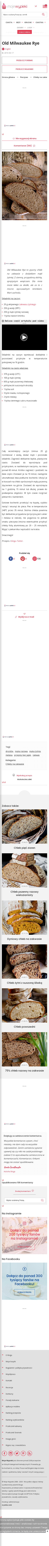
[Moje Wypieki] (14, 6)
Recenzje (9, 1387)
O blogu (9, 1355)
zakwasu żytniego (27, 304)
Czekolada (38, 33)
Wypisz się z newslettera (16, 1445)
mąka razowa (21, 751)
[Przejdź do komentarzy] (34, 558)
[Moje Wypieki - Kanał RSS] (29, 1453)
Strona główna (8, 77)
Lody (29, 27)
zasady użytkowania (20, 1497)
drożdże (9, 751)
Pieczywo (24, 77)
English (8, 49)
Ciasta (9, 22)
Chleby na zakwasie (15, 764)
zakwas (36, 755)
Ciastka (39, 22)
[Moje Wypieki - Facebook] (4, 1453)
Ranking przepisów (13, 1413)
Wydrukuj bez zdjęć (24, 779)
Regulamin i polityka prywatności (19, 1368)
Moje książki (11, 1361)
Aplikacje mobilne (13, 1406)
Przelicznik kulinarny (14, 1426)
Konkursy (9, 1394)
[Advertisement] (24, 106)
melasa (9, 755)
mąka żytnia (35, 751)
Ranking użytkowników (15, 1420)
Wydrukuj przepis (24, 775)
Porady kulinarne (12, 1400)
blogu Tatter (17, 541)
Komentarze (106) (23, 145)
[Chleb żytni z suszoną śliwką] (24, 961)
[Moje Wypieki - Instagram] (10, 1453)
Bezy (18, 22)
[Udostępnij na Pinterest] (22, 558)
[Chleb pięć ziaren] (24, 826)
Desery (20, 27)
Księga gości (11, 1439)
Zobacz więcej (24, 32)
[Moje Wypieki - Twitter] (16, 1453)
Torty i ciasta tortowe (17, 33)
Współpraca (10, 1374)
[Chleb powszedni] (24, 1005)
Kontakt (9, 1380)
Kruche (28, 22)
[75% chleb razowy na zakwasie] (24, 1049)
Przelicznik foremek (13, 1432)
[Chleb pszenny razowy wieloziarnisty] (24, 870)
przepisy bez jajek (22, 755)
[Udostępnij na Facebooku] (11, 558)
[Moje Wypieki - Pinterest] (23, 1453)
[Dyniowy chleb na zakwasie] (24, 918)
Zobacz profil (24, 1246)
